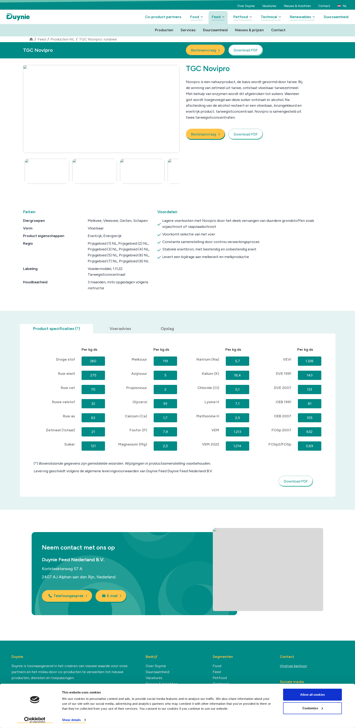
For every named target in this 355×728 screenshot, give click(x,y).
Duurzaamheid (336, 17)
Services (188, 30)
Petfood (240, 17)
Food (194, 17)
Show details (71, 720)
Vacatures (269, 6)
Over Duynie (246, 6)
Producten (164, 30)
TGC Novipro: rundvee (98, 39)
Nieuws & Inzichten (297, 6)
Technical (269, 17)
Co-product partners (163, 17)
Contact (324, 6)
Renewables (300, 17)
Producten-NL (62, 39)
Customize (310, 708)
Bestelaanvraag (203, 50)
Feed (216, 17)
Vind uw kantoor (293, 666)
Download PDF (246, 50)
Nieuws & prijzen (249, 30)
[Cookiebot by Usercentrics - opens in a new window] (35, 720)
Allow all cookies (312, 694)
